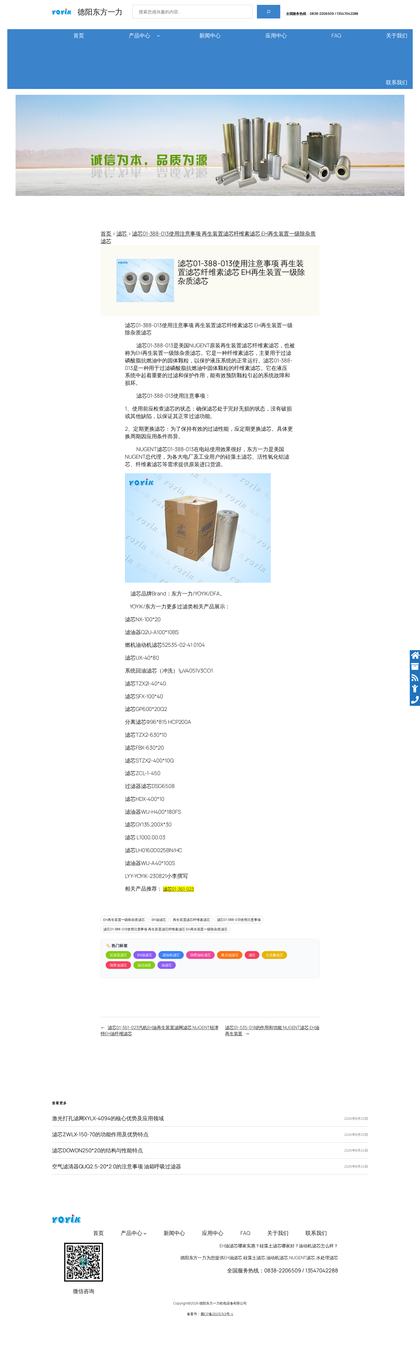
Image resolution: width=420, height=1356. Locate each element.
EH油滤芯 (159, 919)
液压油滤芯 (229, 955)
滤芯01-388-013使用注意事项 (239, 919)
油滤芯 (166, 965)
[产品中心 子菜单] (158, 35)
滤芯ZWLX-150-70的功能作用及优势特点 (100, 1134)
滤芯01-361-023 (178, 889)
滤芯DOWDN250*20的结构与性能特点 (97, 1150)
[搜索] (268, 11)
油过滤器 (144, 965)
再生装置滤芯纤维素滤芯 (191, 919)
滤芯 (252, 955)
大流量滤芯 (274, 955)
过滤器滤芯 (118, 955)
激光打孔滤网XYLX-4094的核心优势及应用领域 (108, 1118)
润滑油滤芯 (118, 965)
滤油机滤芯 (171, 955)
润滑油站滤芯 (200, 955)
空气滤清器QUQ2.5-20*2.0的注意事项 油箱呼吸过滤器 (116, 1167)
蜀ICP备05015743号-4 (217, 1314)
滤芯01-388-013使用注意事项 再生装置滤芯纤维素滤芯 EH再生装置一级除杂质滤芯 (165, 929)
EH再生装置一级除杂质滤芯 (124, 919)
